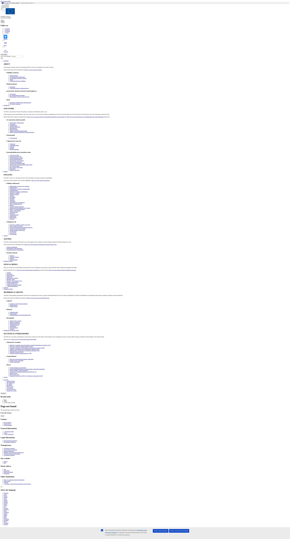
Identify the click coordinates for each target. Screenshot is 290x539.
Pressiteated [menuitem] (9, 274)
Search (2, 22)
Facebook (7, 31)
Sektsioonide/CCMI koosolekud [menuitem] (14, 248)
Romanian (6, 520)
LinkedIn (7, 28)
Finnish (5, 504)
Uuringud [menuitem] (12, 146)
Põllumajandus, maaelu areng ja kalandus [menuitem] (19, 186)
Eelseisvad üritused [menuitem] (14, 257)
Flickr (5, 45)
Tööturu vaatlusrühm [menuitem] (15, 362)
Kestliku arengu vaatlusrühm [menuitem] (16, 360)
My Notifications (11, 382)
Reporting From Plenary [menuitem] (12, 278)
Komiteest (6, 60)
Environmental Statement (10, 442)
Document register (9, 431)
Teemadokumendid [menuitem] (14, 145)
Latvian (5, 513)
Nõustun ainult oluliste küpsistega (179, 530)
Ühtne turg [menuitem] (12, 213)
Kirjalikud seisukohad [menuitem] (15, 127)
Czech (5, 494)
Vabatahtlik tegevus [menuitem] (14, 325)
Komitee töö (7, 105)
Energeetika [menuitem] (12, 197)
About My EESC (11, 381)
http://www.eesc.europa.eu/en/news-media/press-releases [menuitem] (62, 270)
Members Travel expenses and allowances (14, 452)
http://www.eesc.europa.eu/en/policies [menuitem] (41, 180)
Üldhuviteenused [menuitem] (14, 212)
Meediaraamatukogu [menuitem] (13, 286)
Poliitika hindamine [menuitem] (14, 149)
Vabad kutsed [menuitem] (13, 326)
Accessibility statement (9, 455)
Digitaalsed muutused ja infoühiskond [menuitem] (19, 191)
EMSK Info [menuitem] (9, 276)
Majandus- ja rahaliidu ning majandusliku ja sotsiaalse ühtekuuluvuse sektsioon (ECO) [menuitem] (30, 345)
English (5, 500)
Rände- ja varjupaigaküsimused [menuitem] (17, 209)
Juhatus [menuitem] (11, 79)
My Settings (9, 384)
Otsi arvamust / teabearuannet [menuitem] (17, 122)
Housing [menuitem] (12, 205)
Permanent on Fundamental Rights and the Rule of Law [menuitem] (23, 371)
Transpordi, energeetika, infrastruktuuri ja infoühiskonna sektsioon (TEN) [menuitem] (27, 348)
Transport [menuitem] (12, 219)
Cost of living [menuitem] (13, 233)
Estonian (6, 502)
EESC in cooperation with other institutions (14, 480)
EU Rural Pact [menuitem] (13, 234)
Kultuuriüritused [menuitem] (13, 259)
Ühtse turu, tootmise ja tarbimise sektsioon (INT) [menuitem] (21, 346)
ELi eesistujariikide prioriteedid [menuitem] (17, 95)
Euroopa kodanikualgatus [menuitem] (16, 162)
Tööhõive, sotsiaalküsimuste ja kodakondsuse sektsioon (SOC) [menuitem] (25, 349)
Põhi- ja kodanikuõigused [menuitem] (16, 204)
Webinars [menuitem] (12, 255)
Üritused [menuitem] (12, 258)
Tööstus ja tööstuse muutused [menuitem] (17, 206)
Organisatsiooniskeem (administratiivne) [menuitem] (19, 88)
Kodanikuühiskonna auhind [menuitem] (16, 158)
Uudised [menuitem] (9, 272)
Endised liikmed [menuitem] (13, 305)
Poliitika (6, 171)
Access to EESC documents (10, 449)
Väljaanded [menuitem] (12, 144)
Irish (5, 506)
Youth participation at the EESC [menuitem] (17, 230)
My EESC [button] (6, 379)
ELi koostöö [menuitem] (13, 94)
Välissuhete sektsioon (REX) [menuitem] (16, 352)
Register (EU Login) (11, 390)
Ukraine (5, 377)
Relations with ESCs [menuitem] (15, 170)
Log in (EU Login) (11, 389)
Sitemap (5, 461)
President (6, 287)
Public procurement (8, 472)
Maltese (5, 515)
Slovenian (6, 523)
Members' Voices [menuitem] (11, 279)
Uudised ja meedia (8, 261)
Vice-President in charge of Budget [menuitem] (18, 78)
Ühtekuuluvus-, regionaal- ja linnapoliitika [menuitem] (20, 189)
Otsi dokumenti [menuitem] (13, 138)
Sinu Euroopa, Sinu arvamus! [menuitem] (17, 160)
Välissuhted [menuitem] (12, 201)
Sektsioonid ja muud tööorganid (11, 330)
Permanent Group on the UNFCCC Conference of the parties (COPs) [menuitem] (26, 376)
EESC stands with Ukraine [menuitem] (16, 167)
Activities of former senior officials (12, 453)
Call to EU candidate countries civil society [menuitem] (20, 224)
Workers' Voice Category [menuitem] (16, 321)
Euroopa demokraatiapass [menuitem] (16, 159)
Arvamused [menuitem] (12, 124)
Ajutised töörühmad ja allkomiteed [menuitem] (18, 367)
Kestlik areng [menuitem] (13, 216)
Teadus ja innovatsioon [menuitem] (15, 210)
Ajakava (6, 235)
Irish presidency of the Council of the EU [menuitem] (19, 96)
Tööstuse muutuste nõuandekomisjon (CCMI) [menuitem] (20, 353)
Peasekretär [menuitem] (12, 87)
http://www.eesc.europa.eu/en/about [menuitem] (33, 69)
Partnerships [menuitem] (12, 168)
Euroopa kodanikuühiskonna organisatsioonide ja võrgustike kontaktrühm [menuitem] (27, 369)
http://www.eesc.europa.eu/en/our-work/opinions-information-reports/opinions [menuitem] (46, 117)
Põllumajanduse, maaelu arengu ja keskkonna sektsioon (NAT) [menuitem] (25, 350)
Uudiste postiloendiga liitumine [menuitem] (14, 285)
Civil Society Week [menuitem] (14, 155)
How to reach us (7, 422)
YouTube (6, 51)
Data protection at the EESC (10, 440)
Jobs (5, 469)
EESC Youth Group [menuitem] (14, 374)
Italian (5, 510)
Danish (5, 496)
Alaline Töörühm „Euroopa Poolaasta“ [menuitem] (19, 370)
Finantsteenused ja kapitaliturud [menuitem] (17, 202)
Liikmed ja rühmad (8, 289)
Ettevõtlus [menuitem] (12, 198)
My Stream (9, 385)
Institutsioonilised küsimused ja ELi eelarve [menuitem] (20, 208)
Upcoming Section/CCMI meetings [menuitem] (15, 249)
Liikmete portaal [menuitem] (13, 306)
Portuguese (6, 519)
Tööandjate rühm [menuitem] (14, 312)
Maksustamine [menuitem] (13, 217)
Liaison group (7, 481)
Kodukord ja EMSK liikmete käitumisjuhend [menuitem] (20, 102)
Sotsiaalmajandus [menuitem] (14, 327)
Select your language (6, 56)
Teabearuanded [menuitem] (13, 125)
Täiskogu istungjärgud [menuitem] (12, 247)
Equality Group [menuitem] (13, 373)
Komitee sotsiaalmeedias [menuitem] (12, 282)
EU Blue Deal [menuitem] (13, 231)
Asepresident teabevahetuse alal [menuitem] (17, 77)
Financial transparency (9, 451)
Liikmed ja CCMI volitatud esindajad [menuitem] (18, 303)
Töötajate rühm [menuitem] (13, 313)
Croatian (6, 508)
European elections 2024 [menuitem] (15, 156)
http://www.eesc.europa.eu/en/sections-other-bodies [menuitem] (24, 339)
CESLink (6, 482)
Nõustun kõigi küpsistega (160, 530)
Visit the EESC (7, 423)
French (5, 505)
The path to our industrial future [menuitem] (17, 163)
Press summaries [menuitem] (10, 275)
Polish (5, 517)
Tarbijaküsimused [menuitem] (14, 190)
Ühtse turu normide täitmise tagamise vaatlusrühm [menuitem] (21, 359)
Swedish (6, 524)
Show (2, 416)
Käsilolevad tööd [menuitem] (14, 129)
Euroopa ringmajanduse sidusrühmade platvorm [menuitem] (21, 227)
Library (5, 433)
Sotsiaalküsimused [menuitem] (14, 214)
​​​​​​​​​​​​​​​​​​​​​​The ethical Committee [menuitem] (15, 104)
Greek (5, 498)
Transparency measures (9, 448)
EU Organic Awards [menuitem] (14, 166)
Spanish (5, 501)
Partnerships (6, 473)
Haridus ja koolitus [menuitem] (14, 194)
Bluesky (6, 39)
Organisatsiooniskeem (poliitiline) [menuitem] (18, 81)
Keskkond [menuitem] (12, 200)
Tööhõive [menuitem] (12, 195)
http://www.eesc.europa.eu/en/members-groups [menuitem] (38, 298)
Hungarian (6, 509)
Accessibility (4, 54)
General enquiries (8, 425)
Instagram (7, 30)
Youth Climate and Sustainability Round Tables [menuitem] (21, 164)
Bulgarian (6, 493)
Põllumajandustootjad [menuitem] (15, 323)
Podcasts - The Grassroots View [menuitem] (14, 280)
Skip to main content (5, 1)
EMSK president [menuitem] (14, 75)
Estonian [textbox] (14, 56)
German (5, 497)
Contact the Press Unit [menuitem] (12, 283)
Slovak (5, 521)
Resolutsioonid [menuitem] (13, 128)
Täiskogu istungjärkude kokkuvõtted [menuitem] (18, 131)
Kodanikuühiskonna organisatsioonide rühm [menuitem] (20, 315)
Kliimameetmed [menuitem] (13, 187)
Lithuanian (6, 512)
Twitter (7, 32)
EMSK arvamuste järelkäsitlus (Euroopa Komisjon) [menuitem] (22, 132)
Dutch (5, 516)
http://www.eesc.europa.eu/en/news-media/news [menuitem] (28, 270)
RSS (5, 463)
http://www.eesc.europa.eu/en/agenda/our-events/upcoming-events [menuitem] (41, 244)
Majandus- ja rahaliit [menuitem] (14, 193)
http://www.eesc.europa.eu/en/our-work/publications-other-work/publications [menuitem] (85, 117)
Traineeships (7, 470)
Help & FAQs (10, 386)
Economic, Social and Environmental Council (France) (18, 484)
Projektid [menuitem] (12, 148)
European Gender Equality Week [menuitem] (17, 229)
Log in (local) (10, 388)
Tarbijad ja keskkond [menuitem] (15, 322)
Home (5, 400)
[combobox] (17, 56)
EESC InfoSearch (9, 434)
